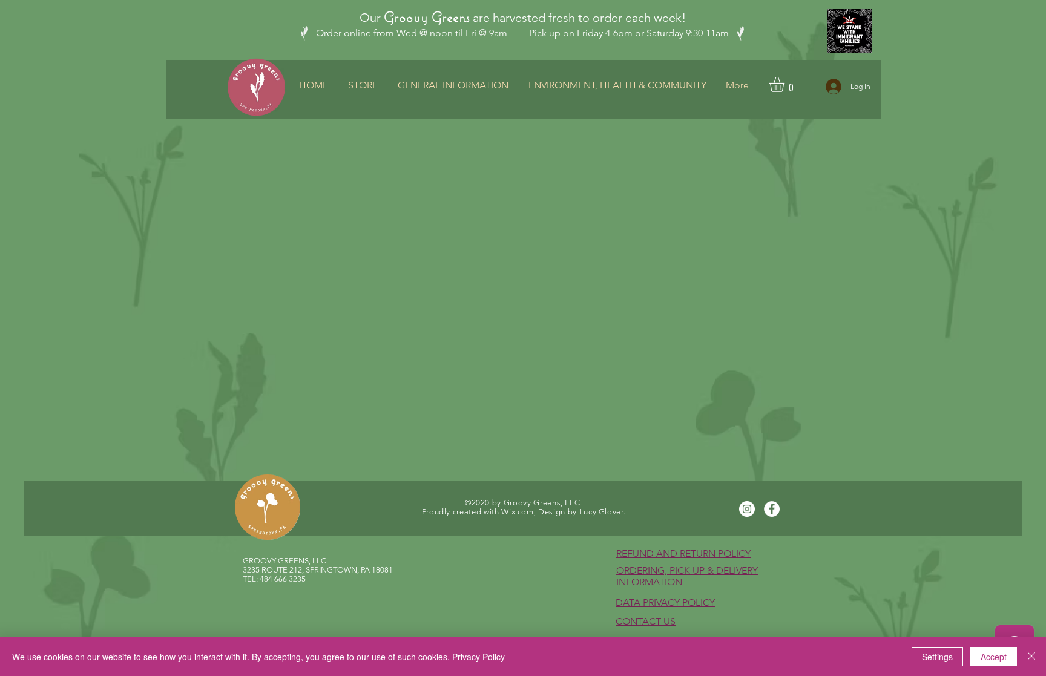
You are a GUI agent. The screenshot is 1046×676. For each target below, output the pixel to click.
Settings (937, 657)
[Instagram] (747, 509)
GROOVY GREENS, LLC (284, 560)
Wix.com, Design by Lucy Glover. (563, 511)
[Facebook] (772, 509)
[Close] (1031, 656)
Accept (994, 657)
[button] (785, 84)
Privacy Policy (478, 657)
